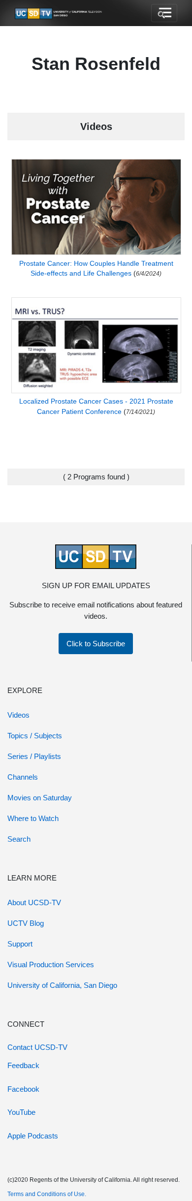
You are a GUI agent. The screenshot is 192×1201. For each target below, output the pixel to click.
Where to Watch (33, 818)
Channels (22, 777)
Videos (18, 715)
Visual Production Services (50, 964)
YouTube (21, 1112)
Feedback (23, 1065)
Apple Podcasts (32, 1136)
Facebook (23, 1089)
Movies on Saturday (39, 797)
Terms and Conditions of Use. (46, 1194)
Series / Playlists (34, 756)
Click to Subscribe (95, 643)
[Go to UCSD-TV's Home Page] (59, 13)
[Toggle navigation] (164, 13)
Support (19, 944)
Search (19, 839)
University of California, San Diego (62, 985)
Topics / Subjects (34, 735)
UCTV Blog (25, 923)
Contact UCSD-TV (37, 1047)
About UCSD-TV (34, 902)
